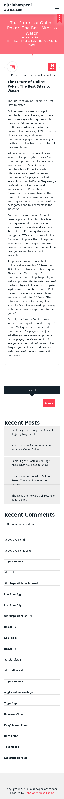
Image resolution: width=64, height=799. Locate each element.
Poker (35, 37)
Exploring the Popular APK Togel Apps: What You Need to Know (31, 462)
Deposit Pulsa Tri (14, 539)
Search (32, 390)
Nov (52, 67)
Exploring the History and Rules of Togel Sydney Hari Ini (32, 432)
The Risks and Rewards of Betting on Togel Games (34, 497)
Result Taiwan (12, 659)
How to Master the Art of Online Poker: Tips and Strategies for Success (31, 480)
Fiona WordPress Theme (39, 793)
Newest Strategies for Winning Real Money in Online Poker (33, 447)
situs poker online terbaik (39, 75)
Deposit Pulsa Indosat (17, 550)
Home (25, 37)
